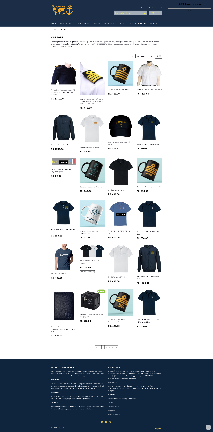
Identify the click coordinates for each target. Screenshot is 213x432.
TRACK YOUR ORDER (138, 24)
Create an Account (155, 8)
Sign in (143, 8)
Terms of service (114, 414)
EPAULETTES (83, 24)
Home (53, 29)
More (153, 24)
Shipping (111, 410)
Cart (157, 13)
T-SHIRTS (96, 24)
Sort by (130, 56)
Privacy (110, 402)
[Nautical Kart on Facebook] (106, 422)
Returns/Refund (113, 406)
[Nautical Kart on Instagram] (110, 422)
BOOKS (122, 24)
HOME (53, 24)
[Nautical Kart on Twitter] (102, 422)
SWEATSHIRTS (110, 24)
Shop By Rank (66, 24)
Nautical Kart (61, 428)
